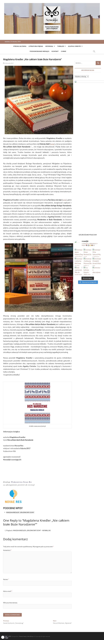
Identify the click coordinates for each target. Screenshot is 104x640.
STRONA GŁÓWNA (19, 46)
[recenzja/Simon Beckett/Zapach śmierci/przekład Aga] (88, 253)
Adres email (7, 591)
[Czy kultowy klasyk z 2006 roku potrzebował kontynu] (88, 270)
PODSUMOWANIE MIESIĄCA (39, 51)
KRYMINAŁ (49, 46)
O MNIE (63, 51)
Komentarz (7, 550)
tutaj (52, 144)
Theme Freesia (23, 636)
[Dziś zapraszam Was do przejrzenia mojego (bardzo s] (79, 270)
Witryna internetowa (10, 603)
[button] (5, 637)
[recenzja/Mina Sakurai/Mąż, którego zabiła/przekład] (97, 253)
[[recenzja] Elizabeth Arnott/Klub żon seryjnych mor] (97, 262)
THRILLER (60, 46)
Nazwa (6, 579)
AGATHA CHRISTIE (74, 46)
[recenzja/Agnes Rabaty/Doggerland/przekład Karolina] (79, 253)
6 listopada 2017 (9, 63)
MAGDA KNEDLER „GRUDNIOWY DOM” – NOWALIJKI (32, 530)
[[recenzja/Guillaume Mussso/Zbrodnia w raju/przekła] (88, 262)
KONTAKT (55, 51)
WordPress (30, 636)
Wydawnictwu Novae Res (21, 482)
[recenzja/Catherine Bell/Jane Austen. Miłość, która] (79, 262)
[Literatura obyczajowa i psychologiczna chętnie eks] (97, 270)
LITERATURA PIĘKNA (36, 46)
